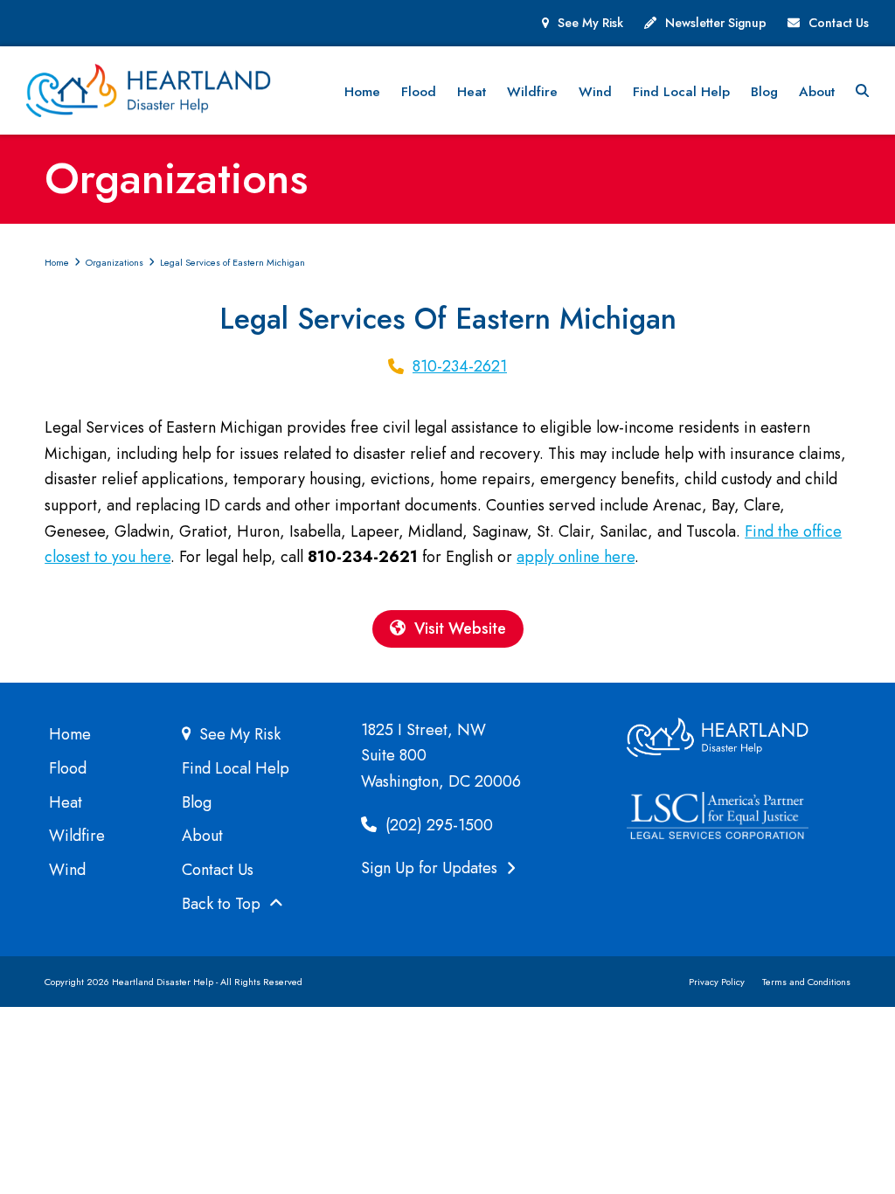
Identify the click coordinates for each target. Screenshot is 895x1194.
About (202, 835)
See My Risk (590, 22)
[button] (862, 91)
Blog (197, 802)
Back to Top (223, 903)
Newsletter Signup (716, 22)
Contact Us (838, 22)
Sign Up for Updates (431, 868)
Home (70, 734)
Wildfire (77, 835)
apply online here (576, 556)
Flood (68, 768)
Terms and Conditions (806, 982)
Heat (65, 802)
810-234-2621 (460, 366)
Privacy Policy (717, 982)
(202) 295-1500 (437, 825)
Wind (67, 869)
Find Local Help (235, 768)
